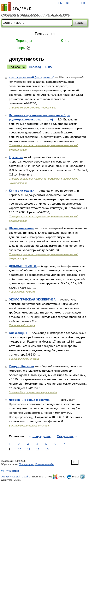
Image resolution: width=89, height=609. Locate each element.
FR (83, 3)
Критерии (16, 157)
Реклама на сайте (44, 464)
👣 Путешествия (10, 471)
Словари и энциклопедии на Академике (35, 15)
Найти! (79, 23)
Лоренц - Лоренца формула (29, 399)
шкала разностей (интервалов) (31, 77)
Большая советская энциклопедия (29, 425)
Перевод (35, 66)
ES (75, 3)
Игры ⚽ (23, 48)
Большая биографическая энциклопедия (33, 392)
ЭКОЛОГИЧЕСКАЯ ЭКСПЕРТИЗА (32, 299)
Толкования (44, 33)
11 (28, 449)
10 (19, 449)
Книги (65, 40)
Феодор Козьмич (21, 366)
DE (68, 3)
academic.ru (16, 6)
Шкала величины (21, 228)
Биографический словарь (24, 358)
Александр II (18, 333)
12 (38, 449)
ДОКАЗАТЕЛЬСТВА (23, 266)
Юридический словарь (22, 292)
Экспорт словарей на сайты (15, 476)
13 (47, 449)
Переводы (24, 40)
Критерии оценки (21, 190)
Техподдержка (26, 464)
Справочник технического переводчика (32, 107)
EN (60, 3)
